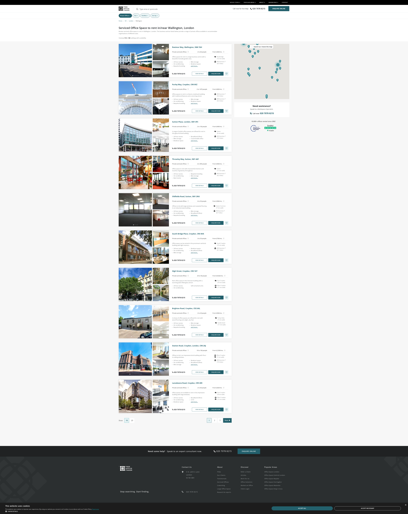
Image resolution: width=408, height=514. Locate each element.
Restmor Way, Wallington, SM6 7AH (187, 47)
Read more (95, 509)
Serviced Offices (223, 482)
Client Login (245, 489)
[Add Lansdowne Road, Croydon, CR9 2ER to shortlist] (226, 409)
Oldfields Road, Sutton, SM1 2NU (186, 197)
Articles (243, 475)
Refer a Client (246, 472)
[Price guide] (224, 52)
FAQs (219, 472)
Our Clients (221, 475)
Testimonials (221, 479)
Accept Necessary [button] (367, 508)
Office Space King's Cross (273, 489)
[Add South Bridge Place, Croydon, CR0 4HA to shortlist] (226, 260)
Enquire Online (278, 9)
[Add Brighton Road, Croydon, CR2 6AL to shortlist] (226, 335)
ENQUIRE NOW (215, 73)
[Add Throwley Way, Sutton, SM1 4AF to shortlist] (226, 186)
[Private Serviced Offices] (188, 52)
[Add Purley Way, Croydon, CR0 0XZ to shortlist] (226, 111)
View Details (199, 73)
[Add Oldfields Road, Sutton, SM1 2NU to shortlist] (226, 223)
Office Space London (271, 472)
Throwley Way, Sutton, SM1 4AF (185, 159)
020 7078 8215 (258, 8)
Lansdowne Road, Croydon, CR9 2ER (187, 383)
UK (125, 21)
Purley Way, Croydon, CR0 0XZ (184, 85)
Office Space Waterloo (272, 485)
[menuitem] (229, 471)
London (131, 21)
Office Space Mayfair (271, 479)
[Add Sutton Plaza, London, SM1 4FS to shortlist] (226, 148)
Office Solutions (246, 482)
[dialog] (204, 508)
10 (127, 420)
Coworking (221, 485)
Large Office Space (224, 489)
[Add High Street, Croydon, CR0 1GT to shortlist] (226, 297)
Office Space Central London (274, 475)
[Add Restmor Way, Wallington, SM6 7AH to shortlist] (226, 74)
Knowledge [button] (273, 2)
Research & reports (224, 492)
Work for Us (245, 479)
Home (120, 21)
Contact (285, 2)
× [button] (405, 505)
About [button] (261, 2)
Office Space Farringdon (273, 482)
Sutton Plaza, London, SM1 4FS (185, 122)
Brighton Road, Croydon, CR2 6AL (186, 308)
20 (132, 420)
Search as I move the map (263, 47)
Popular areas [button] (249, 2)
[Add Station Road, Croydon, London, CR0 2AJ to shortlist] (226, 372)
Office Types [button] (234, 2)
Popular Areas (270, 467)
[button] (259, 68)
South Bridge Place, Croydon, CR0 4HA (188, 234)
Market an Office (247, 485)
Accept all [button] (302, 508)
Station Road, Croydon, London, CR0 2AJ (189, 346)
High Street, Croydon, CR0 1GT (184, 271)
